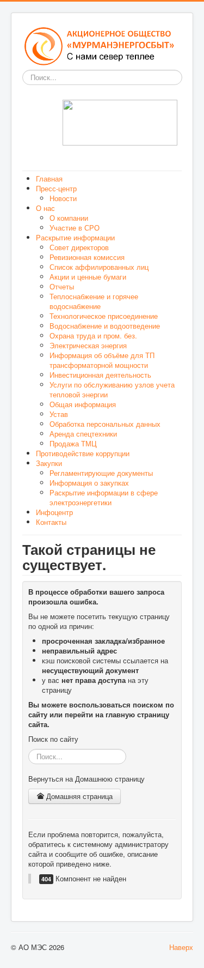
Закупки (49, 463)
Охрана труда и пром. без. (93, 335)
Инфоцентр (54, 512)
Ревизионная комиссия (87, 257)
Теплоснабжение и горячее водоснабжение (94, 301)
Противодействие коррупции (82, 453)
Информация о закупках (89, 482)
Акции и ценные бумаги (88, 276)
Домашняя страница (78, 796)
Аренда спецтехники (83, 433)
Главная (49, 178)
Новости (63, 198)
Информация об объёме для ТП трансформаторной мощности (102, 360)
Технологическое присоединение (104, 316)
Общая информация (83, 404)
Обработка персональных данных (105, 424)
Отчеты (62, 286)
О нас (45, 208)
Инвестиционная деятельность (100, 375)
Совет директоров (79, 247)
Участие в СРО (75, 227)
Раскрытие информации (75, 237)
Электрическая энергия (88, 345)
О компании (69, 218)
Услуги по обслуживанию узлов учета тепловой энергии (112, 389)
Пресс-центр (56, 188)
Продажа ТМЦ (73, 443)
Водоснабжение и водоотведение (105, 325)
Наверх (181, 947)
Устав (59, 414)
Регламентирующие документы (101, 473)
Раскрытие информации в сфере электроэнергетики (104, 497)
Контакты (51, 522)
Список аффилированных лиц (99, 267)
